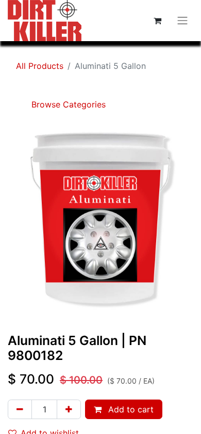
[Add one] (69, 409)
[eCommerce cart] (157, 20)
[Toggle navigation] (182, 21)
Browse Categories (67, 104)
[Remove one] (20, 409)
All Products (39, 66)
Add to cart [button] (130, 409)
